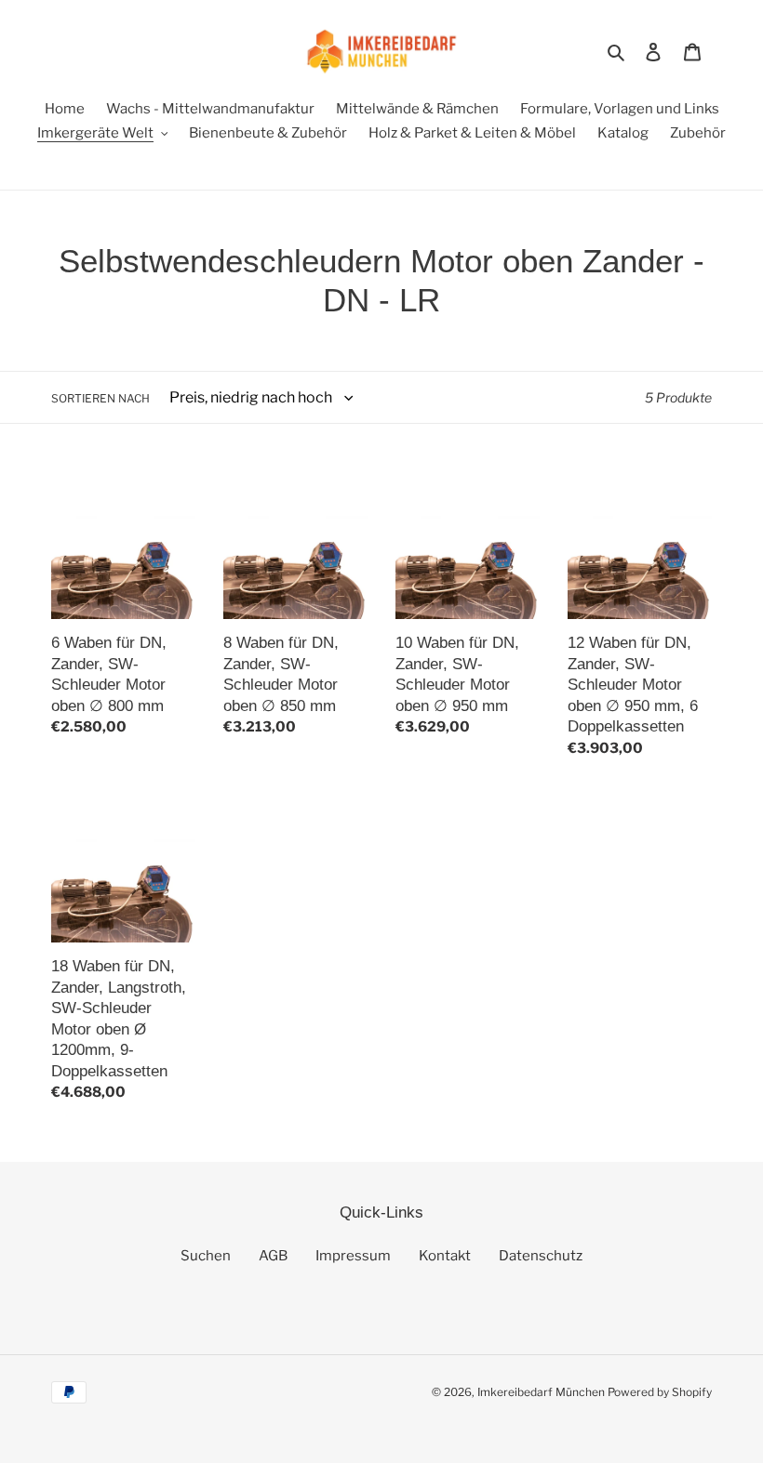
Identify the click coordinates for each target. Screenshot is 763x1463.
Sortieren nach (100, 398)
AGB (273, 1255)
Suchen (206, 1255)
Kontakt (445, 1255)
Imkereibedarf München (541, 1392)
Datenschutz (540, 1255)
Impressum (353, 1255)
